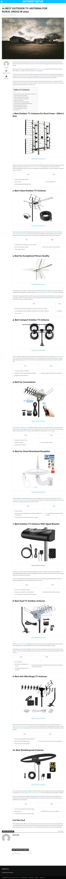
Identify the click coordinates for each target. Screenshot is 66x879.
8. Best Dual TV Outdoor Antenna (20, 105)
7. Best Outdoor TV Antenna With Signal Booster (23, 103)
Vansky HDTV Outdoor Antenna (21, 427)
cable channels (40, 69)
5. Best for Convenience (18, 100)
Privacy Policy (24, 877)
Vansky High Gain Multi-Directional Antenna (31, 792)
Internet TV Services (6, 6)
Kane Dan (14, 15)
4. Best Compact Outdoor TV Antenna (21, 98)
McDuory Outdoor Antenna (20, 643)
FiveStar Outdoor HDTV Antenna (20, 726)
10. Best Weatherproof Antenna (21, 108)
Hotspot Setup (17, 877)
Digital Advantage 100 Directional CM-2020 (44, 292)
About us (37, 877)
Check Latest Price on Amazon (38, 158)
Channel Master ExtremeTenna (34, 166)
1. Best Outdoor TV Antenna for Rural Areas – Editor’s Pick (25, 94)
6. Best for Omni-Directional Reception (21, 101)
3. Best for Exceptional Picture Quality (21, 97)
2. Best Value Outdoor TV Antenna (20, 95)
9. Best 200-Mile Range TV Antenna (20, 106)
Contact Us (42, 877)
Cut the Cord (17, 109)
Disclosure (31, 877)
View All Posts (60, 831)
